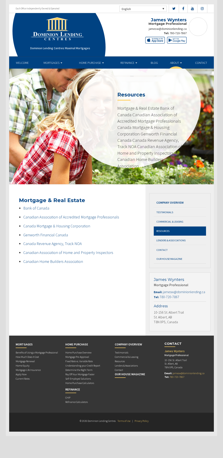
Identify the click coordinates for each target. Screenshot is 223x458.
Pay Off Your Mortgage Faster (80, 374)
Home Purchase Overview (78, 352)
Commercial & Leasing (169, 221)
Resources (162, 231)
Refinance (127, 63)
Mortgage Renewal (25, 361)
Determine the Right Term (79, 370)
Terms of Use (123, 421)
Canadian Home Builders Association (53, 261)
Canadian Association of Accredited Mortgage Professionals (71, 217)
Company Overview (170, 202)
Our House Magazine (169, 258)
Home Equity (22, 365)
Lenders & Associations (171, 240)
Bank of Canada (36, 208)
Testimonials (164, 212)
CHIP (67, 397)
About (175, 63)
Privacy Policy (142, 421)
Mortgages (52, 63)
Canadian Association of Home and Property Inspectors (68, 252)
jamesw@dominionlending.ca (168, 29)
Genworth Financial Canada (45, 234)
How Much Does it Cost (27, 356)
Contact (201, 63)
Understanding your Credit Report (82, 365)
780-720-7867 (178, 33)
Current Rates (23, 378)
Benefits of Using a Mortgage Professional (37, 352)
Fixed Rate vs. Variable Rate (79, 361)
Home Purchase (90, 63)
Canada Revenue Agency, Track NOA (52, 243)
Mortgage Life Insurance (28, 370)
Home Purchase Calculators (79, 383)
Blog (154, 63)
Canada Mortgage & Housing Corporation (56, 225)
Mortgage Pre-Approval (77, 356)
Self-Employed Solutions (78, 378)
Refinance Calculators (76, 402)
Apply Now (21, 374)
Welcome (22, 63)
